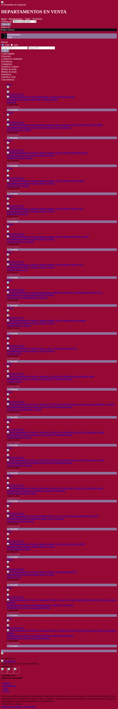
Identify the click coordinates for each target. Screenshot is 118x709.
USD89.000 (13, 135)
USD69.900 (13, 303)
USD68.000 (13, 613)
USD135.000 (13, 414)
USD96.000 (13, 275)
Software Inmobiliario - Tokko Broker (18, 706)
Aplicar (5, 51)
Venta (27, 19)
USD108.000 (13, 163)
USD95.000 (13, 107)
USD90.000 (13, 554)
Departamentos (15, 19)
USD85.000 (13, 359)
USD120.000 (13, 582)
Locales (5, 691)
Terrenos (6, 683)
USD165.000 (13, 191)
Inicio (3, 19)
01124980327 (9, 661)
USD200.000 (13, 247)
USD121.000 (13, 498)
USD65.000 (13, 526)
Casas (5, 688)
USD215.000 (13, 331)
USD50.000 (13, 219)
